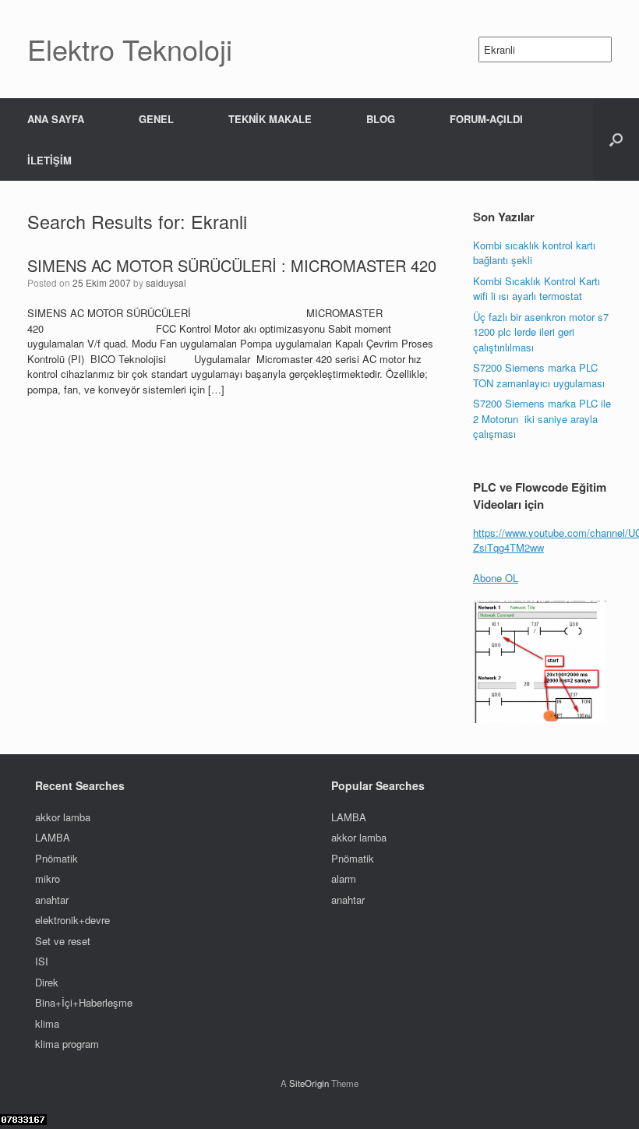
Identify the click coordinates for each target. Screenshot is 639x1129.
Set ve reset (62, 940)
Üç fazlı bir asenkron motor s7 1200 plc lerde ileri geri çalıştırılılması (541, 332)
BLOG (380, 118)
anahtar (52, 899)
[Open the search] (616, 139)
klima (47, 1023)
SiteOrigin (309, 1083)
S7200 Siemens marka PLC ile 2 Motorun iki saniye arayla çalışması (542, 418)
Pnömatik (56, 858)
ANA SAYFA (55, 118)
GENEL (156, 118)
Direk (46, 982)
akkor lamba (62, 817)
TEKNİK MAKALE (270, 118)
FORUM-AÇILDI (486, 118)
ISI (41, 961)
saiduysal (166, 282)
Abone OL (495, 577)
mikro (47, 878)
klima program (67, 1043)
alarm (343, 878)
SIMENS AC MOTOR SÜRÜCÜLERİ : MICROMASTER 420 (231, 265)
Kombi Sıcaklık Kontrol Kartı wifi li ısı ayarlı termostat (536, 288)
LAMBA (52, 837)
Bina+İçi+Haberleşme (83, 1002)
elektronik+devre (72, 919)
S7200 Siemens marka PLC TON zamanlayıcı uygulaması (539, 375)
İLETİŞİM (49, 160)
